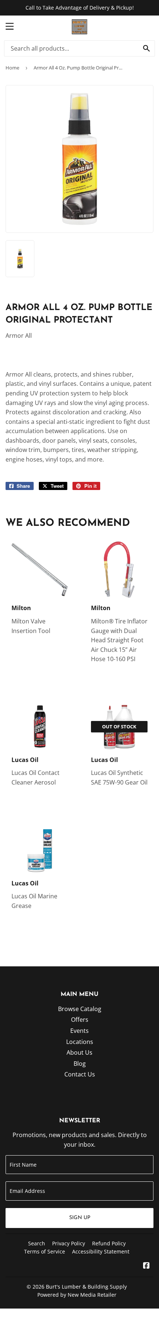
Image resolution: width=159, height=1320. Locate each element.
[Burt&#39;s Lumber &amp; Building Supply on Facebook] (146, 1266)
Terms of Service (44, 1251)
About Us (79, 1052)
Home (12, 67)
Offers (79, 1019)
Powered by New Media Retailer (76, 1294)
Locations (79, 1042)
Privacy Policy (68, 1243)
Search (36, 1243)
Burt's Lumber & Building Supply (86, 1286)
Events (79, 1031)
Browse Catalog (79, 1009)
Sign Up (79, 1218)
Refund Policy (109, 1243)
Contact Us (79, 1074)
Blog (80, 1063)
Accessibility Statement (100, 1251)
